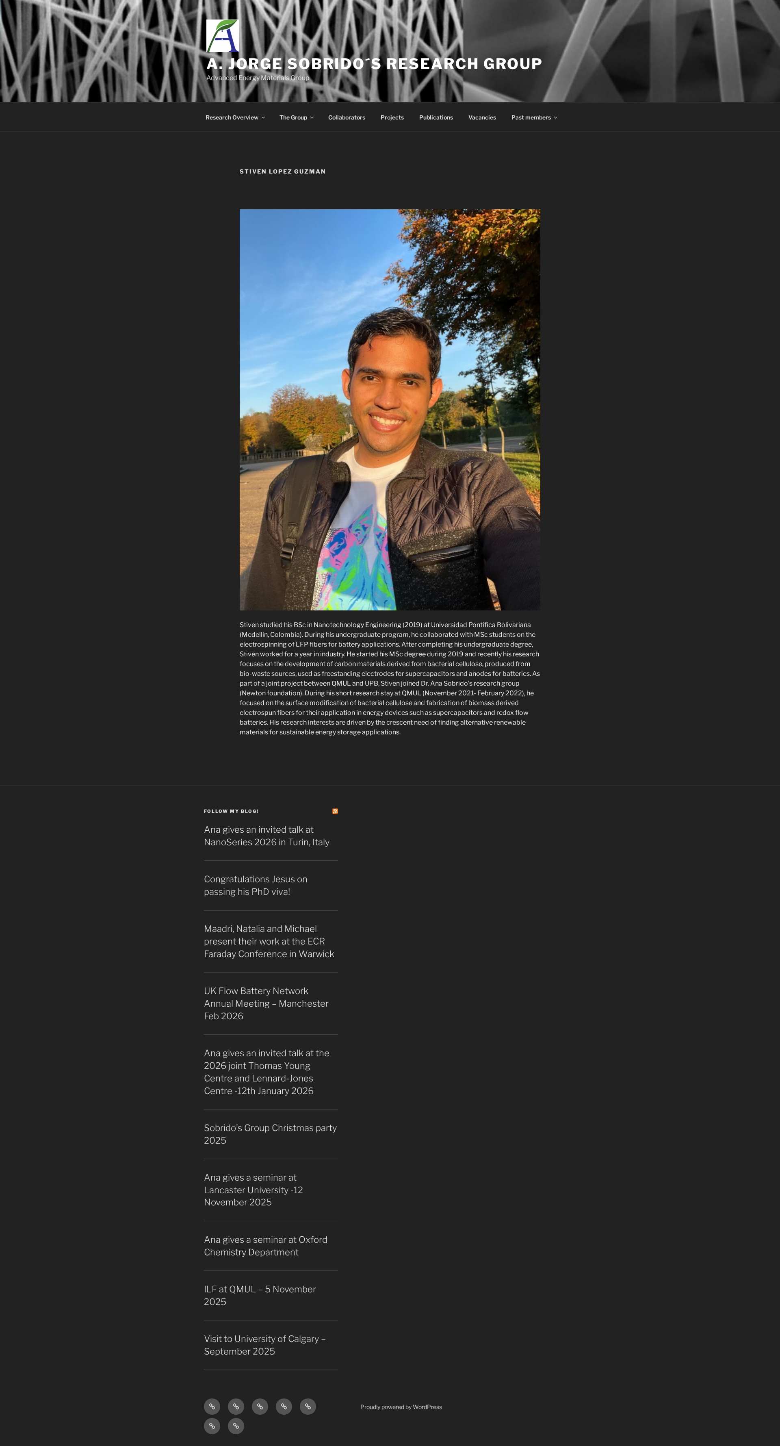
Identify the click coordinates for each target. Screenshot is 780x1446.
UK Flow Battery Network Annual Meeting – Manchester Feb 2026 (266, 1003)
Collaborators (346, 117)
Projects (392, 117)
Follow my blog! (231, 811)
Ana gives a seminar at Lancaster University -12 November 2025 (253, 1190)
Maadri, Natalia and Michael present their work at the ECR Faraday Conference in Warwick (269, 941)
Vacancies (482, 117)
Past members (531, 117)
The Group (293, 117)
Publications (436, 117)
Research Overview (232, 117)
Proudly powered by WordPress (401, 1406)
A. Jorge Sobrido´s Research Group (374, 64)
